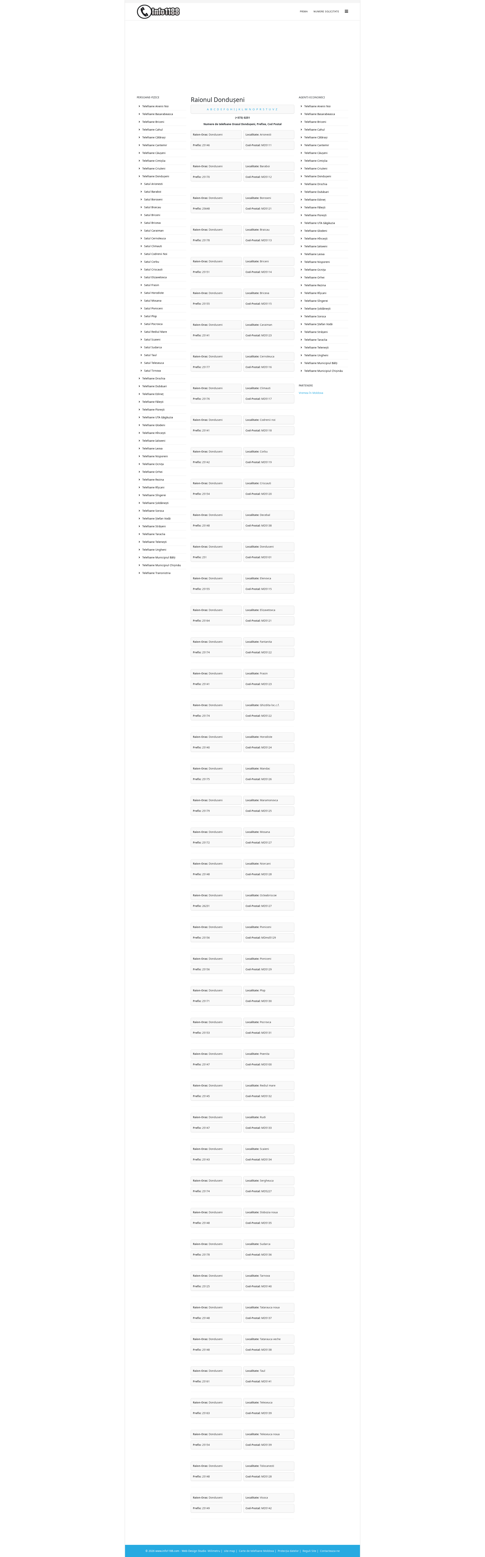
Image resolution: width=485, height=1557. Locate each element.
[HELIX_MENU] (346, 11)
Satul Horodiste (153, 293)
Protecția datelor (288, 1551)
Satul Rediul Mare (155, 331)
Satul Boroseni (153, 199)
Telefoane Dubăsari (154, 386)
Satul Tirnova (152, 370)
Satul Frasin (151, 285)
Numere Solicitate (326, 11)
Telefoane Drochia (153, 378)
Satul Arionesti (153, 184)
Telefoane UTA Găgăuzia (157, 417)
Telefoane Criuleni (153, 168)
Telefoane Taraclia (153, 534)
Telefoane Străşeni (154, 526)
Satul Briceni (151, 215)
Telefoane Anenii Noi (155, 106)
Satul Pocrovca (153, 324)
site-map (229, 1551)
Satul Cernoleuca (154, 238)
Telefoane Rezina (153, 479)
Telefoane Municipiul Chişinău (161, 565)
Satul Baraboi (152, 191)
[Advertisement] (242, 48)
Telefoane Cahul (152, 129)
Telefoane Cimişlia (153, 160)
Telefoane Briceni (153, 122)
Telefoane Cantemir (154, 145)
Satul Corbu (151, 261)
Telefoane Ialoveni (153, 440)
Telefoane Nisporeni (155, 456)
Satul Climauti (152, 246)
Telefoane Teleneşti (154, 542)
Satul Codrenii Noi (155, 254)
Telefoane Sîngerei (154, 495)
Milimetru (214, 1551)
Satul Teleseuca (153, 363)
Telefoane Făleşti (152, 402)
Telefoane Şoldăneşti (155, 503)
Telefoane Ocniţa (153, 464)
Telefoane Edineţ (152, 394)
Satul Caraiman (153, 230)
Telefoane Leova (152, 448)
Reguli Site (309, 1551)
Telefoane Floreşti (153, 409)
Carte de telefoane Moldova (256, 1551)
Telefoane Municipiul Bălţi (158, 557)
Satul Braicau (152, 207)
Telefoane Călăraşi (154, 137)
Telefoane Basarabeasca (157, 114)
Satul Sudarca (152, 347)
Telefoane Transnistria (156, 573)
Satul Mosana (152, 300)
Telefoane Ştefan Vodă (156, 518)
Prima (304, 11)
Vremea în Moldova (311, 393)
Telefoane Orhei (152, 472)
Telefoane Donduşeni (155, 176)
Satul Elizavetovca (155, 277)
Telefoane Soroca (153, 510)
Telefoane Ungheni (154, 549)
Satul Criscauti (153, 269)
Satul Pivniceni (153, 308)
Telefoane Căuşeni (154, 153)
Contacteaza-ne (330, 1551)
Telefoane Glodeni (153, 425)
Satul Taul (150, 355)
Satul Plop (150, 316)
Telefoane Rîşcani (153, 487)
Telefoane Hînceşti (154, 433)
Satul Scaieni (151, 339)
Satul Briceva (152, 223)
